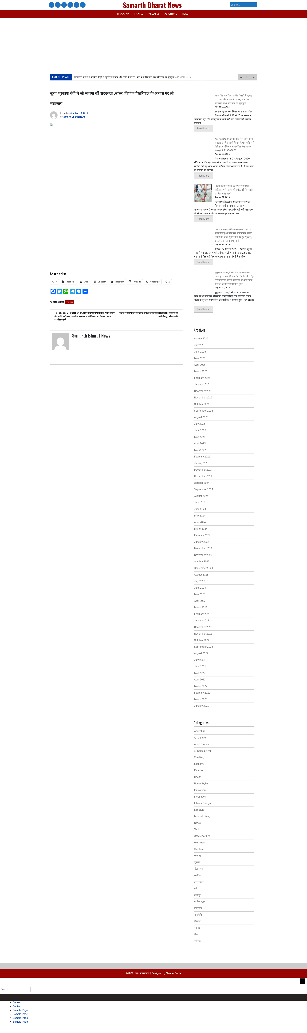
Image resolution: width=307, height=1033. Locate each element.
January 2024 (201, 541)
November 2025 (203, 397)
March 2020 (200, 699)
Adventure (171, 13)
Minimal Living (202, 816)
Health (186, 13)
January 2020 (201, 705)
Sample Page (63, 5)
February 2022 (202, 692)
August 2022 (201, 653)
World (197, 855)
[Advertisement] (153, 42)
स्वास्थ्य (197, 940)
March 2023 (200, 607)
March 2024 (200, 528)
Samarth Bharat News (73, 116)
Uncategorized (202, 836)
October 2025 (201, 404)
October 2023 (201, 561)
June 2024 (200, 509)
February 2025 (202, 456)
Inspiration (200, 796)
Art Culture (200, 737)
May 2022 (199, 673)
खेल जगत (198, 868)
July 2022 (199, 659)
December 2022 (203, 627)
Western (199, 849)
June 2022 (200, 666)
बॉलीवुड (197, 895)
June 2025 (200, 430)
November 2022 (203, 633)
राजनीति (198, 914)
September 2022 (203, 646)
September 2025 (203, 410)
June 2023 (200, 587)
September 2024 (203, 489)
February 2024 (202, 535)
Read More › (204, 128)
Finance (138, 13)
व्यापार (197, 927)
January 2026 (201, 384)
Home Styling (201, 783)
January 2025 (201, 463)
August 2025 (201, 417)
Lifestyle (199, 809)
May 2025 (199, 436)
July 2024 (199, 502)
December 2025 (203, 391)
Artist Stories (201, 744)
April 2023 (200, 600)
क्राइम (197, 862)
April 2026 (200, 364)
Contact (51, 5)
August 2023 (201, 574)
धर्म (195, 888)
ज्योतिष (197, 875)
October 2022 (201, 640)
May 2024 (199, 515)
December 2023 (203, 548)
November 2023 (203, 554)
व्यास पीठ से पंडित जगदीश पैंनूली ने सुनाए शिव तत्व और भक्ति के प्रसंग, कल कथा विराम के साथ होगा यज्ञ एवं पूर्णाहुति (132, 77)
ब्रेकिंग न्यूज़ (199, 901)
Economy (199, 763)
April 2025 (200, 443)
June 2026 (200, 351)
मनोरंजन (198, 908)
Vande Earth (173, 973)
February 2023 (202, 614)
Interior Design (202, 803)
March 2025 (200, 450)
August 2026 (201, 338)
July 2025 (199, 423)
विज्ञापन (197, 921)
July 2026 (199, 345)
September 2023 (203, 568)
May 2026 (199, 358)
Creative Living (202, 750)
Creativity (199, 757)
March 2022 (200, 686)
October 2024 (201, 482)
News (197, 822)
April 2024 (200, 522)
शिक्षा (196, 934)
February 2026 (202, 377)
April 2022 (200, 679)
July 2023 (199, 581)
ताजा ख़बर (69, 302)
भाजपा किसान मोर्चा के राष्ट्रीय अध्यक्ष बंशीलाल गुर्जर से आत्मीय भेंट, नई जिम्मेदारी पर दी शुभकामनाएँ (234, 189)
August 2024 (201, 495)
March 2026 (200, 371)
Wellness (153, 13)
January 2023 (201, 620)
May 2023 (199, 594)
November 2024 (203, 476)
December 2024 (203, 469)
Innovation (123, 13)
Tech (196, 829)
